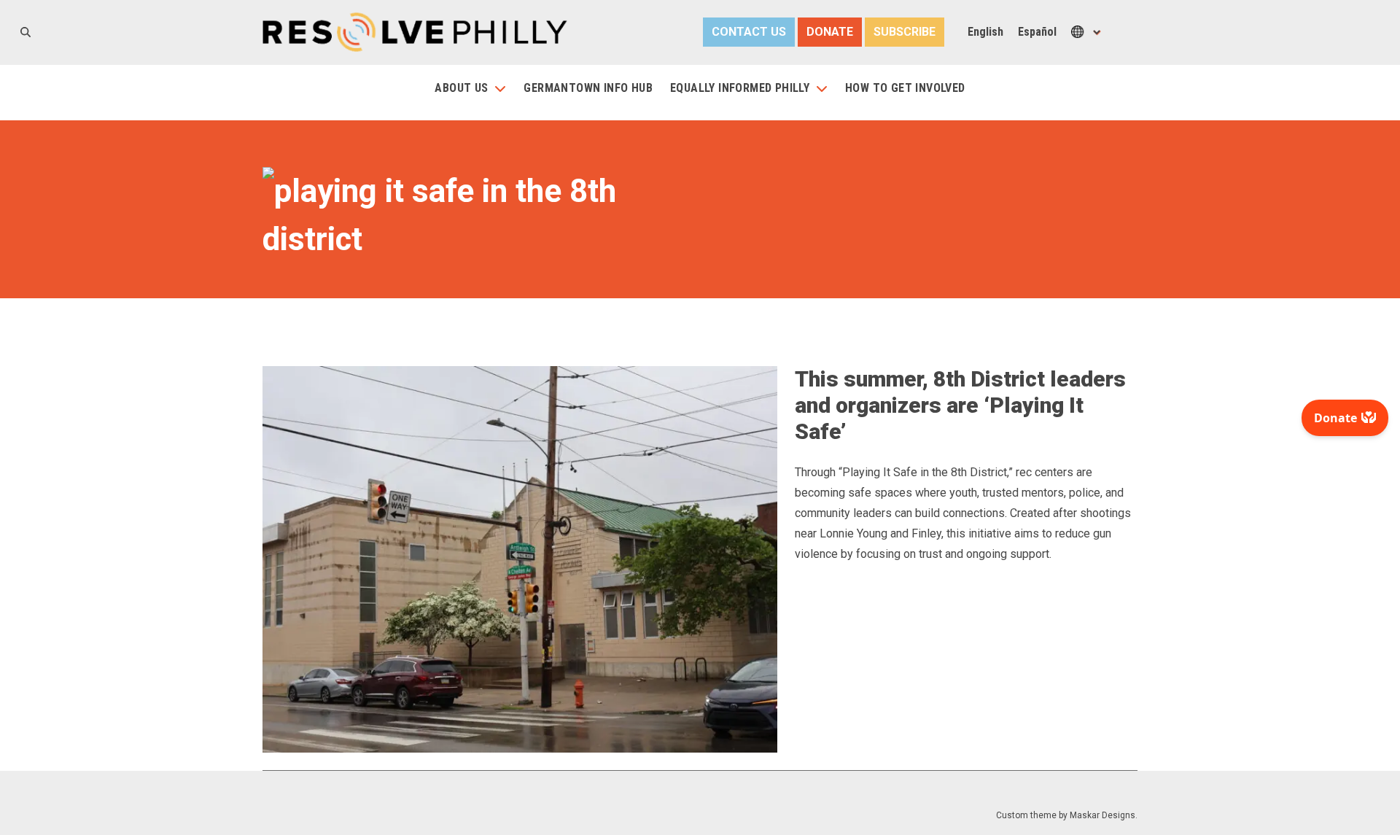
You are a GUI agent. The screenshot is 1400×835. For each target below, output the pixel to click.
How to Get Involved (905, 88)
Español (1037, 32)
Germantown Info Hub (588, 88)
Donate (829, 32)
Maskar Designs (1102, 815)
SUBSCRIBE (905, 32)
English (985, 32)
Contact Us (749, 32)
